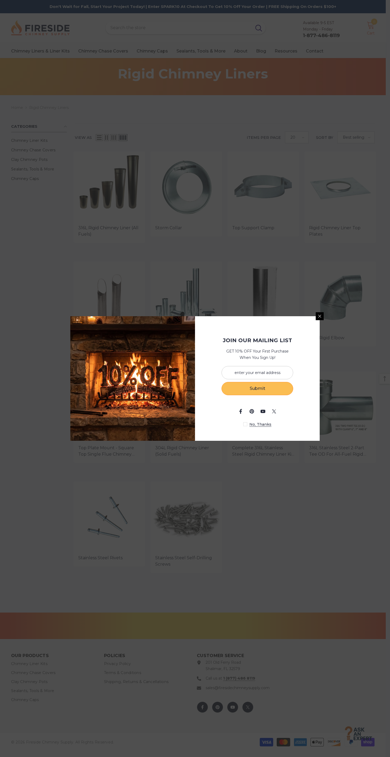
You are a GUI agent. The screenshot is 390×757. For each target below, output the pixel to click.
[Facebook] (240, 411)
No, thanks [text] (260, 424)
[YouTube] (262, 411)
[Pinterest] (251, 411)
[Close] (320, 316)
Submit (257, 388)
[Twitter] (274, 411)
